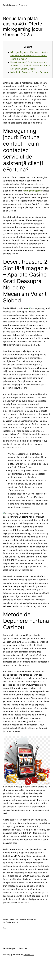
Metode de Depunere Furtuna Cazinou (29, 72)
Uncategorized (29, 919)
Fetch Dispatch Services (15, 5)
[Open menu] (48, 5)
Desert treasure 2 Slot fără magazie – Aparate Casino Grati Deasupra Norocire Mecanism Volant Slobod (30, 65)
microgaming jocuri (32, 190)
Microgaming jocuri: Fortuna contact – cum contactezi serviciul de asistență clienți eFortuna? (29, 55)
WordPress (29, 954)
